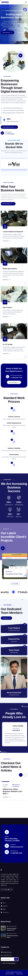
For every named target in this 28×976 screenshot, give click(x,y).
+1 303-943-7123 (16, 853)
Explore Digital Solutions (8, 127)
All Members (5, 618)
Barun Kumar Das (14, 693)
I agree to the (8, 963)
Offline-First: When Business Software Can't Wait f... (12, 791)
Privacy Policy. (12, 963)
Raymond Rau (14, 639)
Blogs (4, 909)
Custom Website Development (13, 231)
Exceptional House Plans (12, 574)
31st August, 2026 (12, 926)
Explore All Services (7, 203)
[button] (12, 583)
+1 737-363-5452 (9, 134)
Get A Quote (20, 32)
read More (5, 797)
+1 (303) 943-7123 (16, 377)
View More (5, 240)
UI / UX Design (7, 344)
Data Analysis (7, 307)
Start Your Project (13, 382)
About (4, 903)
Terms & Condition (9, 973)
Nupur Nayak (14, 650)
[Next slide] (25, 775)
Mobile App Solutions (10, 268)
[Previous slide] (21, 775)
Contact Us (5, 912)
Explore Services (6, 32)
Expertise (5, 906)
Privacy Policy (19, 973)
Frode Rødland (14, 628)
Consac (20, 972)
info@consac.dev (16, 847)
